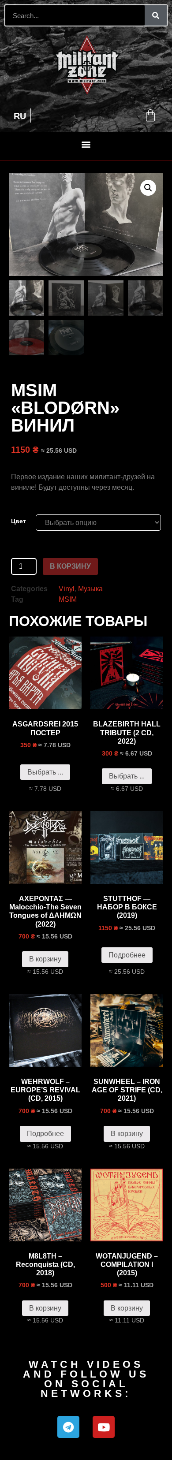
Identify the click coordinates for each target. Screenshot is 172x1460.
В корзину (70, 566)
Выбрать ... (45, 772)
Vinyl (67, 588)
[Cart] (150, 115)
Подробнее (127, 955)
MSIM (68, 599)
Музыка (90, 588)
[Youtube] (104, 1427)
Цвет (18, 521)
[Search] (156, 15)
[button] (86, 144)
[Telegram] (68, 1427)
